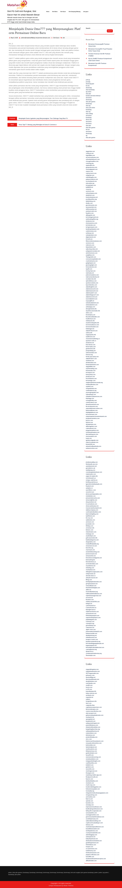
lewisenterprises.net (92, 197)
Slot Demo (55, 11)
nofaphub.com (90, 175)
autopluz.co (89, 488)
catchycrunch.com (91, 173)
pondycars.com (90, 376)
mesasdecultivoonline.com (94, 743)
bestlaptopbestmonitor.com (94, 581)
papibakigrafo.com (91, 619)
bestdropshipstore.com (92, 229)
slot (64, 37)
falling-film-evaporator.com (93, 811)
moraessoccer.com (91, 546)
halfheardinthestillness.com (94, 593)
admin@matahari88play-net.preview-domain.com (35, 37)
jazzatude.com (90, 524)
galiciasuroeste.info (91, 538)
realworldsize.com (91, 733)
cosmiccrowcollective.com (93, 711)
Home (47, 11)
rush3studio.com (91, 683)
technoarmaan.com (91, 414)
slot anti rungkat (75, 872)
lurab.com (89, 438)
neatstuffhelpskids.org (92, 544)
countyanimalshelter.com (93, 832)
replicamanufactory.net (92, 277)
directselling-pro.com (92, 434)
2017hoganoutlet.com (92, 673)
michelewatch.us (91, 478)
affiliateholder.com (91, 860)
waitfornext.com (90, 336)
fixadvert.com (90, 486)
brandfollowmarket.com (93, 828)
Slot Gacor (63, 11)
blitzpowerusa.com (91, 751)
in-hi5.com (89, 689)
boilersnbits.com (90, 745)
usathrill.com (89, 386)
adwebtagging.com (91, 834)
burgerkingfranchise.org (93, 729)
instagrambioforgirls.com (93, 761)
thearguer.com (90, 773)
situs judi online (90, 107)
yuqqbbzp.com (90, 255)
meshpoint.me (90, 717)
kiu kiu (88, 85)
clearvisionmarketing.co (93, 338)
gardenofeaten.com (91, 753)
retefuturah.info (90, 320)
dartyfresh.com (90, 195)
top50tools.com (90, 516)
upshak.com (89, 801)
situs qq (88, 105)
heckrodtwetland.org (92, 591)
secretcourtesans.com (92, 157)
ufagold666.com (90, 366)
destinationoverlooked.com (94, 840)
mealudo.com (90, 783)
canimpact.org (90, 623)
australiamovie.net (91, 466)
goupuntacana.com (91, 167)
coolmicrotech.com (91, 402)
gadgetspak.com (91, 263)
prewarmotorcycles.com (93, 498)
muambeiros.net (90, 565)
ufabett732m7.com (91, 358)
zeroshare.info (90, 528)
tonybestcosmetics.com (93, 418)
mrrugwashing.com (91, 795)
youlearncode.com (91, 211)
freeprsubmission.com (92, 364)
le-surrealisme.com (91, 504)
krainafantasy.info (91, 691)
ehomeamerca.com (91, 223)
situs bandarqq (90, 89)
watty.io (88, 699)
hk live (88, 129)
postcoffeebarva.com (92, 725)
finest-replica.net (91, 346)
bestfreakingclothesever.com (94, 809)
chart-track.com (90, 550)
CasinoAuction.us (91, 607)
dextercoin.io (89, 651)
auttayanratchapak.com (93, 723)
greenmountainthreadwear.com (95, 817)
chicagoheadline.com (92, 161)
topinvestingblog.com (92, 514)
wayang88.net (90, 301)
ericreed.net (89, 597)
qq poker (105, 872)
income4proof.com (91, 181)
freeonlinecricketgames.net (94, 557)
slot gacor (85, 11)
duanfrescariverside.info (93, 310)
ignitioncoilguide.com (92, 440)
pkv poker (18, 874)
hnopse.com (89, 846)
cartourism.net (90, 627)
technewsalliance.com (92, 324)
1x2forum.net (89, 153)
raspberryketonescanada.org (94, 382)
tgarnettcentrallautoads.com (94, 484)
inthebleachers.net (91, 637)
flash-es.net (89, 799)
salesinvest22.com (91, 352)
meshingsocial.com (91, 771)
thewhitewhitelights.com (93, 587)
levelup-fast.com (90, 271)
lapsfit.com (89, 269)
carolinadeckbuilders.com (93, 512)
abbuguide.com (90, 215)
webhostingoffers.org (92, 219)
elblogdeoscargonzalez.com (94, 571)
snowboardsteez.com (92, 759)
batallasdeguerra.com (92, 540)
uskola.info (89, 332)
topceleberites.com (91, 285)
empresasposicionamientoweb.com (96, 416)
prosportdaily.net (91, 350)
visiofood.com (90, 360)
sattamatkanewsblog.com (93, 820)
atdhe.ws (88, 589)
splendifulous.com (91, 281)
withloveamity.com (91, 209)
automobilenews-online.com (94, 408)
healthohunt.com (91, 318)
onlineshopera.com (91, 193)
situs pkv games (90, 101)
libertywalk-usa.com (92, 464)
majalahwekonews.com (93, 671)
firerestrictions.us (91, 561)
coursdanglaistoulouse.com (94, 472)
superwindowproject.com (93, 617)
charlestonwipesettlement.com (95, 826)
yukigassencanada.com (93, 251)
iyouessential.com (91, 207)
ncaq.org (88, 189)
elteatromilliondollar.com (93, 727)
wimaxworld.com (91, 555)
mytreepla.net (90, 273)
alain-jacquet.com (91, 713)
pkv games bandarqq (87, 872)
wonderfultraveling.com (93, 552)
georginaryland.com (92, 583)
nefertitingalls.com (91, 177)
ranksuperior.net (90, 836)
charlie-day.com (90, 785)
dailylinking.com (90, 201)
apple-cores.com (91, 629)
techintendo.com (91, 225)
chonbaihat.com (90, 569)
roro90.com (89, 685)
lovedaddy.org (90, 791)
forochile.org (89, 548)
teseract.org (89, 354)
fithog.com (89, 579)
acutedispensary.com (92, 819)
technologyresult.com (92, 217)
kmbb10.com (89, 765)
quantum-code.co (91, 340)
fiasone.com (89, 779)
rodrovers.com (90, 245)
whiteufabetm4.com (91, 305)
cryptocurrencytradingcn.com (94, 822)
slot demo (89, 97)
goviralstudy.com (91, 625)
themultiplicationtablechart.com (95, 647)
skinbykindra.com (91, 424)
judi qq (88, 79)
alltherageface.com (91, 426)
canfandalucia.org (91, 390)
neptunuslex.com (91, 474)
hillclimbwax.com (91, 844)
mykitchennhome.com (92, 611)
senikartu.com (90, 695)
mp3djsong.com (90, 470)
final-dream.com (90, 344)
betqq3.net (89, 603)
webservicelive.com (91, 448)
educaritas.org (90, 183)
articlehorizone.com (91, 253)
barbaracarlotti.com (91, 633)
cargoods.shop (90, 705)
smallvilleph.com (91, 536)
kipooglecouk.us (90, 609)
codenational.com (91, 428)
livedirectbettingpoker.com (93, 787)
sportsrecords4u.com (92, 283)
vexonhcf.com (90, 492)
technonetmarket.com (92, 326)
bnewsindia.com (90, 370)
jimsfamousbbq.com (92, 462)
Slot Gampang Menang (74, 11)
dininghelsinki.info (91, 309)
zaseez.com (89, 171)
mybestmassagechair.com (93, 595)
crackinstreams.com (92, 261)
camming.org (89, 163)
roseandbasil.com (91, 585)
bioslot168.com (90, 444)
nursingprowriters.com (92, 815)
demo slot (89, 119)
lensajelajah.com (91, 185)
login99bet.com (90, 155)
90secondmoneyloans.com (94, 241)
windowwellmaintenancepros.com (96, 858)
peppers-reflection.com (92, 854)
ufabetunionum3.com (92, 289)
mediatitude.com (91, 496)
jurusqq (88, 81)
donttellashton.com (91, 681)
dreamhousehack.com (92, 404)
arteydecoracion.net (91, 577)
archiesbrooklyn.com (92, 563)
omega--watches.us (91, 480)
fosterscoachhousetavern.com (94, 741)
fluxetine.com (90, 599)
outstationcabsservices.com (94, 396)
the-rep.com (89, 518)
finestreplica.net (90, 314)
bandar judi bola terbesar (93, 95)
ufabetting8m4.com (91, 287)
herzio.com (89, 687)
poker (10, 872)
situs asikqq (89, 113)
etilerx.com (89, 312)
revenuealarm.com (91, 436)
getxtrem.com (90, 767)
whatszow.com (90, 221)
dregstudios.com (91, 542)
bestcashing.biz (90, 559)
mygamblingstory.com (92, 669)
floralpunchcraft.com (92, 777)
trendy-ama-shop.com (92, 356)
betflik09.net (89, 187)
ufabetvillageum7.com (92, 295)
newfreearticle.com (91, 749)
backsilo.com (90, 803)
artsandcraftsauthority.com (93, 446)
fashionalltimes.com (92, 410)
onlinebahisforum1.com (93, 159)
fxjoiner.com (89, 422)
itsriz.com (88, 703)
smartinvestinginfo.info (92, 322)
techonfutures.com (91, 378)
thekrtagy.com (90, 398)
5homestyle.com (90, 655)
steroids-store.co (91, 575)
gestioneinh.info (90, 348)
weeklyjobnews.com (92, 830)
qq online (88, 91)
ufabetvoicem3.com (91, 297)
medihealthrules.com (92, 384)
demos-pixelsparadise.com (94, 494)
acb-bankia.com (90, 797)
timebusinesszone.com (92, 852)
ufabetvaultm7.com (91, 293)
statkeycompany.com (92, 510)
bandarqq (88, 109)
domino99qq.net (90, 677)
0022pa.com (89, 526)
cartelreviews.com (91, 231)
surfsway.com (90, 233)
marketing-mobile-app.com (94, 775)
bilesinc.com (89, 530)
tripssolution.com (91, 247)
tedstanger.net (90, 328)
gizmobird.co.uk (90, 468)
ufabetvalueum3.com (92, 291)
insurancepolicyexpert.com (94, 508)
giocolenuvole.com (91, 205)
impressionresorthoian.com (94, 807)
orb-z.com (89, 739)
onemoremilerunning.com (93, 757)
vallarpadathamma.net (92, 731)
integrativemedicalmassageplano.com (97, 793)
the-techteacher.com (92, 406)
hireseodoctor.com (91, 267)
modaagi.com (90, 534)
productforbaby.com (91, 737)
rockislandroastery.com (92, 432)
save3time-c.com (91, 490)
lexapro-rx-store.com (92, 639)
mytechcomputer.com (92, 442)
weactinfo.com (90, 769)
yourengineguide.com (92, 392)
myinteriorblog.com (91, 368)
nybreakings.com (91, 394)
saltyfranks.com (90, 520)
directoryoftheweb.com (92, 679)
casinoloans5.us (90, 605)
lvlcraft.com (89, 239)
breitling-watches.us (92, 482)
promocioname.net (91, 554)
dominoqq (89, 87)
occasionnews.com (91, 848)
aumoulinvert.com (91, 613)
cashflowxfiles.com (91, 763)
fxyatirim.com (90, 213)
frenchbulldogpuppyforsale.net (95, 643)
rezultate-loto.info (91, 279)
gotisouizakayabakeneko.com (94, 715)
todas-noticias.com (91, 693)
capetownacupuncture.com (94, 707)
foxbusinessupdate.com (93, 789)
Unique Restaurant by (61, 885)
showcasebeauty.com (92, 506)
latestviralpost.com (91, 747)
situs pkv (88, 93)
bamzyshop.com (90, 374)
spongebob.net (90, 719)
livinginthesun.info (91, 701)
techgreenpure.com (91, 227)
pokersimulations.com (92, 275)
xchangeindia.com (91, 400)
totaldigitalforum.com (92, 412)
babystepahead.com (92, 838)
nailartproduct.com (91, 235)
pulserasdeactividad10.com (94, 631)
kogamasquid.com (91, 645)
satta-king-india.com (92, 249)
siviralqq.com (90, 805)
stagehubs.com (90, 151)
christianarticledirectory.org (94, 653)
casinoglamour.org (91, 649)
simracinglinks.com (91, 500)
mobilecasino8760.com (93, 601)
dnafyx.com (89, 203)
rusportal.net (89, 697)
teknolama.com (90, 735)
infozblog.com (90, 567)
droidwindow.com (91, 362)
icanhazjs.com (90, 621)
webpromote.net (90, 573)
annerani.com (90, 522)
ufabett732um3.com (91, 330)
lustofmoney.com (91, 850)
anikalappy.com (90, 307)
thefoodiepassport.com (92, 615)
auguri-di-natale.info (92, 476)
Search (88, 28)
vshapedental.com (91, 388)
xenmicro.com (90, 191)
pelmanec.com (90, 675)
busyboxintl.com (90, 721)
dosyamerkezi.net (91, 502)
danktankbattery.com (92, 781)
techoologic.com (90, 380)
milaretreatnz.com (91, 532)
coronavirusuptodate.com (93, 259)
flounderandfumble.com (93, 316)
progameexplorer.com (92, 430)
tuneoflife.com (90, 856)
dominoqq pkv (90, 83)
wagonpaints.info (91, 334)
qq (86, 135)
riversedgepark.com (91, 169)
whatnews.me (90, 342)
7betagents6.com (91, 257)
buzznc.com (89, 420)
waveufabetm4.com (91, 299)
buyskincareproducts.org (93, 641)
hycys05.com (90, 755)
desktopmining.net (91, 635)
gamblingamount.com (92, 842)
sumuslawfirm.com (91, 813)
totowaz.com (89, 824)
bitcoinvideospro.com (92, 709)
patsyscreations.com (92, 179)
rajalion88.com (90, 165)
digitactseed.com (91, 237)
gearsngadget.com (91, 265)
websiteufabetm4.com (92, 303)
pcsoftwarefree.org (91, 199)
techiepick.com (90, 372)
